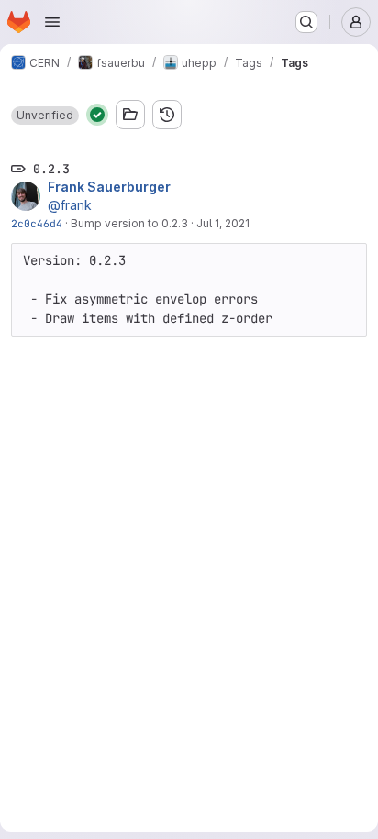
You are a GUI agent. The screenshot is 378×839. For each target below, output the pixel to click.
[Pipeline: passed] (97, 115)
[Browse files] (130, 114)
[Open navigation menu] (52, 22)
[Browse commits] (167, 114)
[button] (45, 115)
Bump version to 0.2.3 (129, 223)
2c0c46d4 (36, 223)
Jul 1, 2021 (223, 223)
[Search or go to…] (306, 22)
